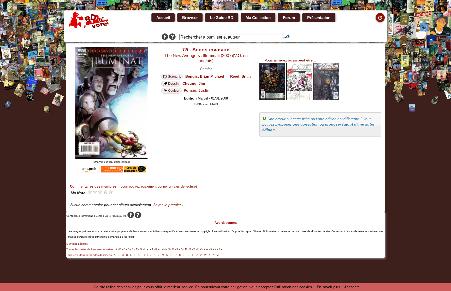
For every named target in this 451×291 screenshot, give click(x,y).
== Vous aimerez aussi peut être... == (290, 60)
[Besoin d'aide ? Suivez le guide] (172, 37)
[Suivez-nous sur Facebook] (165, 37)
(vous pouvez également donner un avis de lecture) (158, 186)
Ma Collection (258, 17)
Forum (289, 17)
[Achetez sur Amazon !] (89, 171)
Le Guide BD (221, 17)
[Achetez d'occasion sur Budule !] (135, 171)
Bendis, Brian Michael (204, 76)
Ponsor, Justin (197, 90)
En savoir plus (328, 287)
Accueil (163, 17)
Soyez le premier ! (168, 205)
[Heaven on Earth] (272, 99)
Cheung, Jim (193, 83)
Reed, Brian (240, 76)
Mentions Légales (77, 243)
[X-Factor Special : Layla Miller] (326, 99)
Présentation (318, 17)
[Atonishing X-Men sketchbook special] (299, 99)
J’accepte (352, 287)
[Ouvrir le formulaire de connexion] (380, 17)
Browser (190, 17)
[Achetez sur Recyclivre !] (112, 171)
